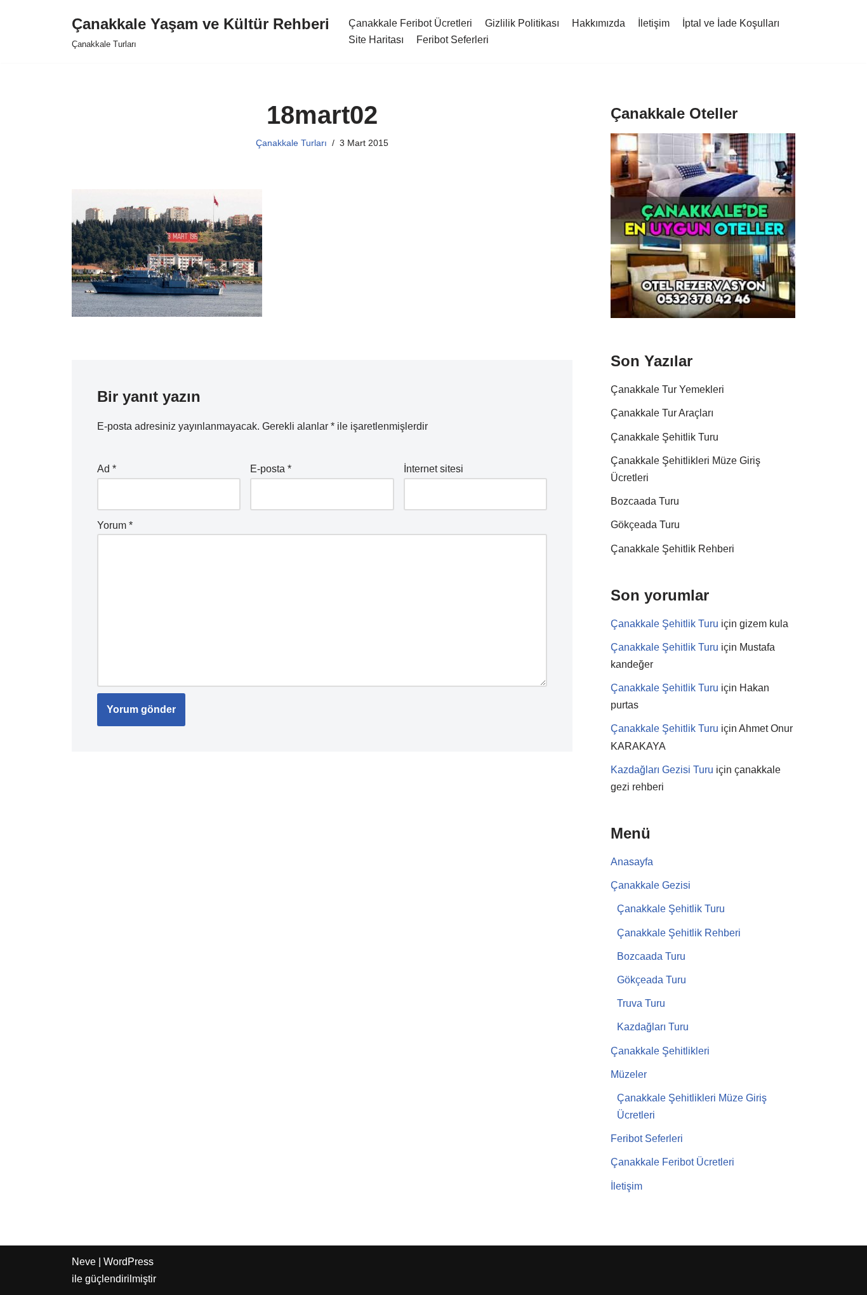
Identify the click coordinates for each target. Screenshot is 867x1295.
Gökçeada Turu (645, 524)
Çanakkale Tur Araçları (662, 413)
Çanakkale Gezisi (651, 885)
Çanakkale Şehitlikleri (660, 1051)
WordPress (128, 1261)
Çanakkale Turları (291, 143)
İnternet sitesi (433, 468)
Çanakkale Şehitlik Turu (664, 437)
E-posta (270, 468)
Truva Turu (641, 1003)
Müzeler (629, 1074)
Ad (106, 468)
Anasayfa (632, 861)
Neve (84, 1261)
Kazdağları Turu (653, 1026)
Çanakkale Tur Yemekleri (667, 389)
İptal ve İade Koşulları (730, 23)
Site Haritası (376, 39)
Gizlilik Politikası (522, 23)
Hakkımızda (598, 23)
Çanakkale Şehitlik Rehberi (672, 548)
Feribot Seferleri (452, 39)
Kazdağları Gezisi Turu (662, 769)
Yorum (115, 525)
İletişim (654, 23)
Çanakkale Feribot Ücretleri (410, 23)
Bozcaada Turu (645, 501)
